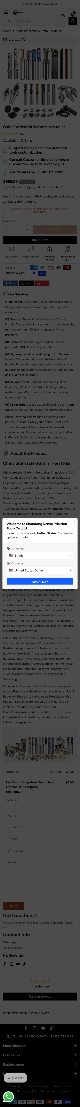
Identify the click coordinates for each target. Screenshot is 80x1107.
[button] (40, 555)
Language (17, 548)
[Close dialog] (74, 521)
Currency (17, 563)
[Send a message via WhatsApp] (8, 1096)
